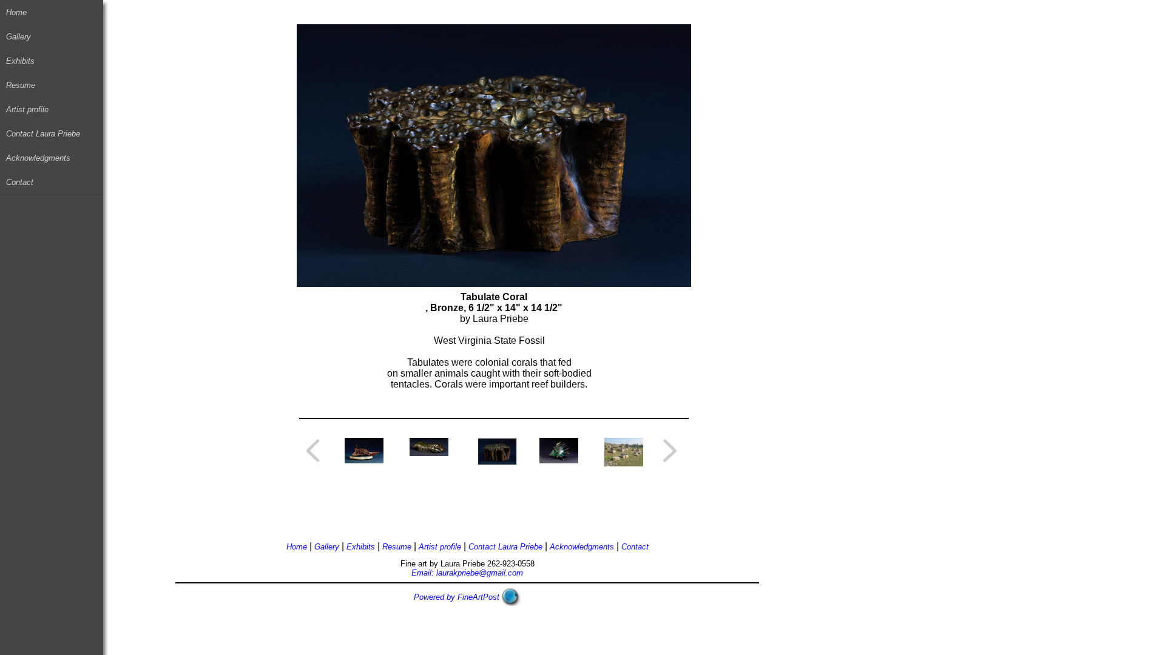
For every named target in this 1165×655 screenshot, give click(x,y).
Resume (20, 85)
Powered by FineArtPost (456, 597)
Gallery (18, 36)
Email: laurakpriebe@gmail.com (467, 572)
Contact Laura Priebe (43, 133)
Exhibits (20, 61)
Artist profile (27, 109)
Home (16, 12)
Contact (19, 182)
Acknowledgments (38, 158)
